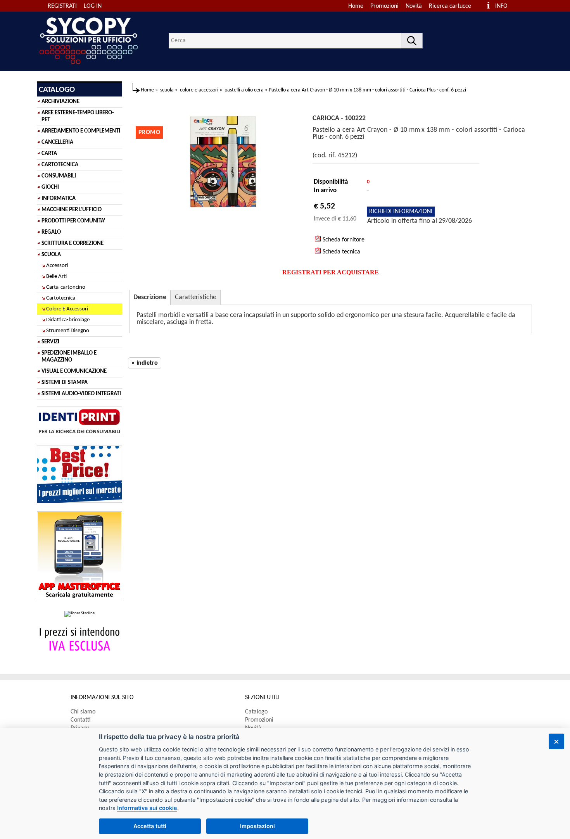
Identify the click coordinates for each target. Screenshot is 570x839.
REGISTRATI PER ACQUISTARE (330, 272)
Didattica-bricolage (68, 320)
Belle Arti (56, 276)
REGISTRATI (62, 6)
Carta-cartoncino (65, 287)
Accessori (57, 266)
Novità (414, 6)
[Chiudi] (556, 741)
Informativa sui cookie (147, 808)
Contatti (81, 720)
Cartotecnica (60, 298)
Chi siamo (83, 712)
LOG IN (93, 6)
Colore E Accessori (67, 309)
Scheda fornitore (342, 240)
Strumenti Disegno (67, 331)
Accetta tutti (149, 826)
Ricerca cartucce (450, 6)
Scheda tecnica (340, 252)
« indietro (144, 363)
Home (355, 6)
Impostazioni (257, 826)
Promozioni (384, 6)
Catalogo (256, 712)
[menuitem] (453, 6)
